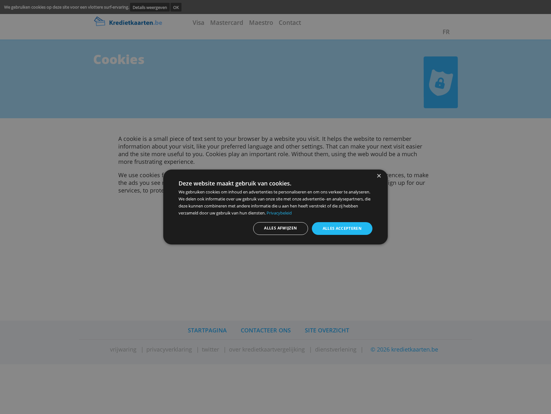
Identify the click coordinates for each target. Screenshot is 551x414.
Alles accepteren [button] (342, 228)
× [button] (379, 176)
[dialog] (275, 207)
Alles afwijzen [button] (280, 228)
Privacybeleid (279, 213)
